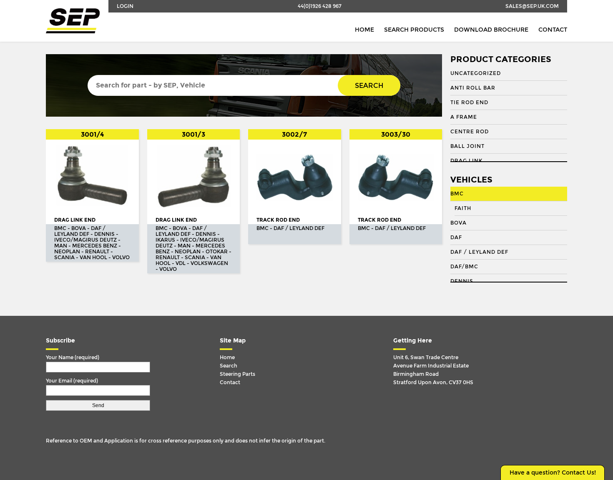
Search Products (414, 29)
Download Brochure (491, 29)
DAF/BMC (464, 267)
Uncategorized (475, 73)
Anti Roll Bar (472, 88)
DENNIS (461, 281)
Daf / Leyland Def (479, 252)
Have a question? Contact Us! (553, 472)
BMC (457, 194)
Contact (552, 29)
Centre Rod (469, 132)
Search (369, 86)
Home (364, 29)
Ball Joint (467, 146)
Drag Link (466, 161)
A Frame (463, 117)
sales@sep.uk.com (532, 6)
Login (125, 6)
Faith (463, 208)
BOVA (458, 223)
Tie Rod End (469, 102)
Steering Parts (237, 374)
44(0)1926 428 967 (320, 6)
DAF (456, 237)
